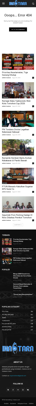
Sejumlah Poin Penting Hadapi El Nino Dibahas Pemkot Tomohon (17, 216)
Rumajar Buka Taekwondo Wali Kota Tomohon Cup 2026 (16, 102)
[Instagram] (23, 390)
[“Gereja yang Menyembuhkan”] (7, 297)
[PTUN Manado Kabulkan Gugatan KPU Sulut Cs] (18, 176)
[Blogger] (8, 390)
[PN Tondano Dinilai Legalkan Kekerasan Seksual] (18, 119)
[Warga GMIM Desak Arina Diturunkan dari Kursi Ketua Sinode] (7, 276)
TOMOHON (5, 69)
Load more (17, 225)
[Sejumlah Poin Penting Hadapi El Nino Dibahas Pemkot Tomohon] (18, 204)
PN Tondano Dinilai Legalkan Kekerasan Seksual (15, 130)
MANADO (5, 154)
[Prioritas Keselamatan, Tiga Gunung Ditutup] (18, 62)
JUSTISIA (5, 126)
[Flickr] (18, 390)
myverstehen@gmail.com (18, 376)
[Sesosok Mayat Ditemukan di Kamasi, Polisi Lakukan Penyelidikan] (7, 286)
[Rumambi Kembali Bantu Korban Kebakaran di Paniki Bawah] (18, 147)
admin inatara (6, 77)
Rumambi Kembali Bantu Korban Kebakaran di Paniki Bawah (17, 159)
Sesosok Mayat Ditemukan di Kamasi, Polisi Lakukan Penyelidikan (22, 286)
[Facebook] (13, 390)
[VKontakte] (28, 390)
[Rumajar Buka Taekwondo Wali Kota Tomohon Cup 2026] (18, 90)
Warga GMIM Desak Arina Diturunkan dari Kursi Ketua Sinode (22, 276)
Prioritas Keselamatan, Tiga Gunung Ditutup (15, 73)
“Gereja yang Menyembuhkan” (23, 294)
